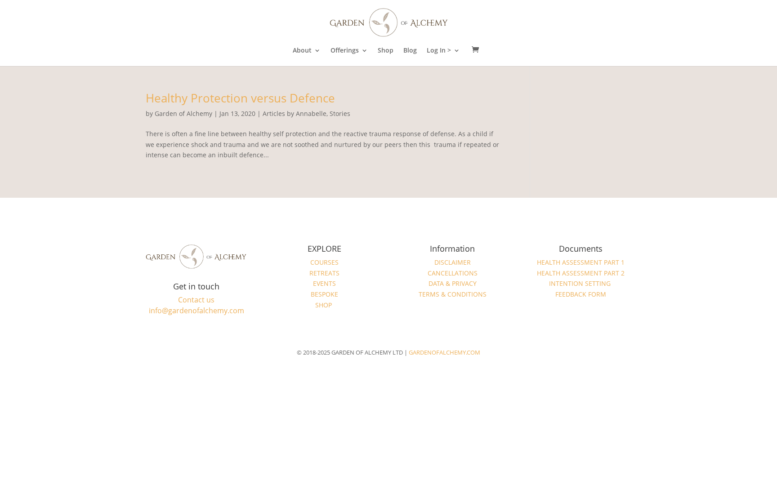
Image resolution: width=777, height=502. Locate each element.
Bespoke (324, 294)
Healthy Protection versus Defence (240, 98)
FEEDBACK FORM (580, 294)
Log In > (439, 50)
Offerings (344, 50)
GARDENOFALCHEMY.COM (444, 352)
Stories (340, 113)
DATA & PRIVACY (453, 283)
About (302, 50)
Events (324, 283)
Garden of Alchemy (183, 113)
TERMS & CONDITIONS (453, 294)
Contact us (196, 300)
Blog (410, 50)
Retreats (324, 273)
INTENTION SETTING (580, 283)
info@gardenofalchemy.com (196, 310)
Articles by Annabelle (294, 113)
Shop (385, 50)
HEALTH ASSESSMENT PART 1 (581, 262)
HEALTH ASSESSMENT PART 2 (581, 273)
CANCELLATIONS (453, 273)
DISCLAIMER (452, 262)
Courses (324, 262)
